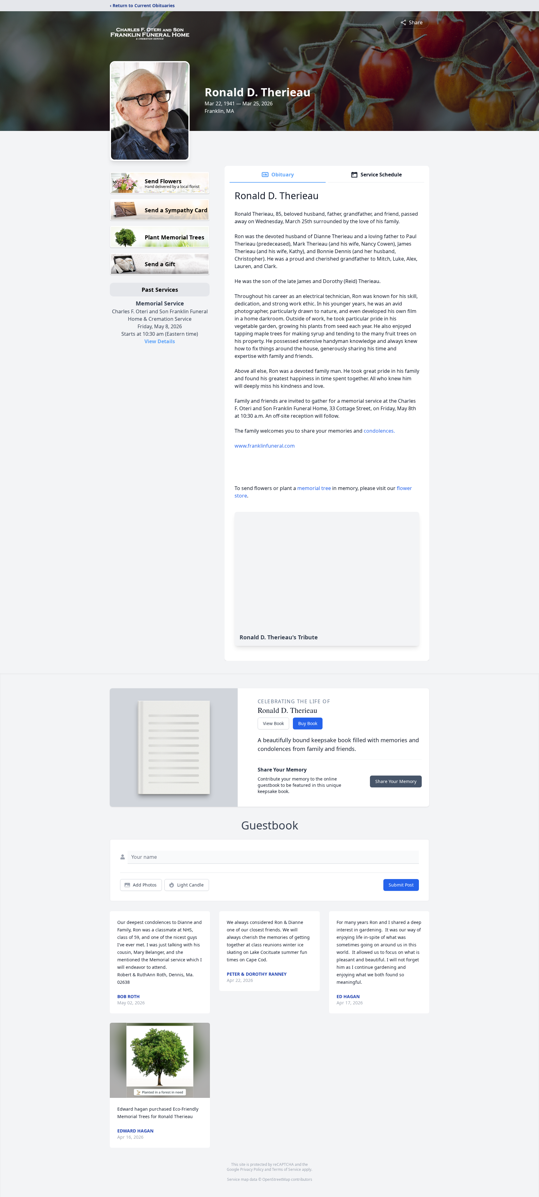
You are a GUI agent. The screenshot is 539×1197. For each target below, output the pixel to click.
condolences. (387, 430)
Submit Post (401, 885)
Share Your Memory (395, 781)
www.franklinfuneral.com (265, 445)
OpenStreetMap (276, 1179)
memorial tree (314, 488)
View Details (159, 341)
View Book (273, 723)
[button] (159, 1060)
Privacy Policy (252, 1169)
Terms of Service (286, 1169)
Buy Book (307, 723)
